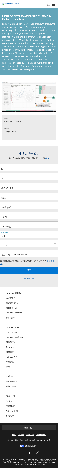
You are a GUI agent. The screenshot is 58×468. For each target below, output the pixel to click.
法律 (7, 440)
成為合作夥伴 (12, 386)
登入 (47, 158)
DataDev (10, 347)
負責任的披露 (30, 440)
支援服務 (10, 396)
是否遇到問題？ (29, 279)
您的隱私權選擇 (30, 446)
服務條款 (14, 440)
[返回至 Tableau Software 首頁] (11, 2)
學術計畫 (10, 362)
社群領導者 (11, 342)
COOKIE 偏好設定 (43, 440)
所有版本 (10, 416)
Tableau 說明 (12, 411)
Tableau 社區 (12, 357)
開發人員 (30, 434)
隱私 (21, 440)
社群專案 (10, 352)
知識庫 (9, 401)
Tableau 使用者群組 (14, 337)
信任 (14, 434)
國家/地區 (4, 232)
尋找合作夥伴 (12, 381)
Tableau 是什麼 (13, 293)
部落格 (21, 434)
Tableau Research (14, 312)
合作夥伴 (10, 376)
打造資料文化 (12, 303)
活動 (8, 366)
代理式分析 (11, 298)
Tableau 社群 (12, 327)
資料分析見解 (12, 308)
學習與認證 (11, 406)
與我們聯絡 (11, 317)
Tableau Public (13, 332)
